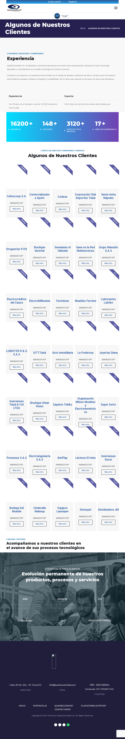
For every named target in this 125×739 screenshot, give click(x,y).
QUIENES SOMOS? (63, 706)
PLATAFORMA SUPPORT (93, 706)
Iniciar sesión (54, 2)
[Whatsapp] (68, 724)
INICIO (83, 28)
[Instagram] (63, 724)
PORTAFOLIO (40, 706)
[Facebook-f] (59, 724)
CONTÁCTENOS (63, 709)
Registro (72, 2)
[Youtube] (55, 724)
